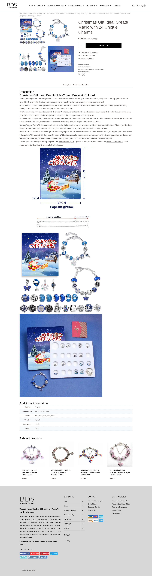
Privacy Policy (116, 513)
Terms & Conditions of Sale (121, 504)
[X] (83, 74)
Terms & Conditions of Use (121, 501)
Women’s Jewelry (70, 510)
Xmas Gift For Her (99, 69)
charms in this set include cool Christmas (57, 118)
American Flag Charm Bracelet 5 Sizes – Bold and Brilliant (90, 472)
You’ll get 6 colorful (68, 112)
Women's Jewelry (55, 6)
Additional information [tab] (81, 85)
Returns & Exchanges (95, 501)
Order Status (92, 504)
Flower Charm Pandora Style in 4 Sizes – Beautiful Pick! (61, 472)
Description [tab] (67, 85)
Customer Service (94, 507)
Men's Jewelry (75, 6)
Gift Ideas (90, 6)
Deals (40, 6)
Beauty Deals (85, 71)
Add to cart (104, 45)
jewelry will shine (120, 105)
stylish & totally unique (115, 142)
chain (66, 125)
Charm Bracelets (89, 69)
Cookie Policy (116, 510)
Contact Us (92, 510)
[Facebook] (79, 74)
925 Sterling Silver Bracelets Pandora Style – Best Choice (120, 472)
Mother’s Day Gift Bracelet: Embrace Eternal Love (29, 472)
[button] (139, 5)
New (31, 6)
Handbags (104, 6)
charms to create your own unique (83, 102)
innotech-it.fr (32, 570)
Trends (116, 6)
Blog (68, 541)
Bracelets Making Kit (66, 142)
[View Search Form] (133, 5)
